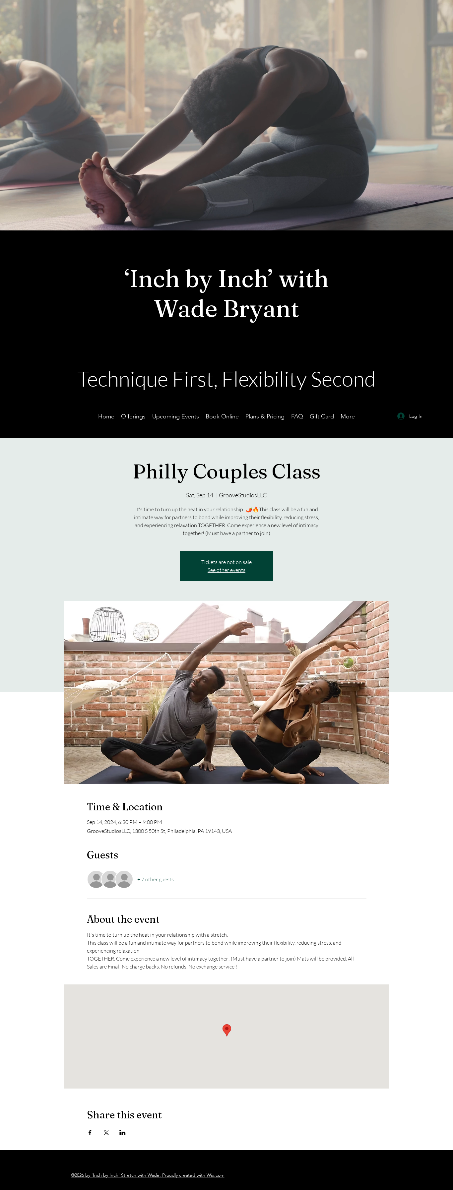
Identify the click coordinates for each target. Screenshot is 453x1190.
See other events (226, 570)
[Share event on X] (106, 1132)
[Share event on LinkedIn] (122, 1132)
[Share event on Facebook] (90, 1132)
